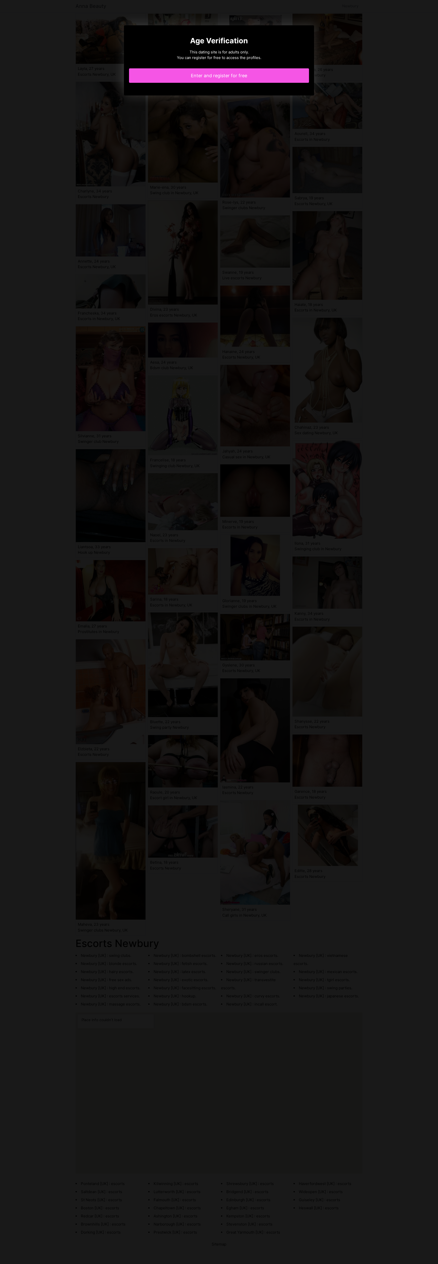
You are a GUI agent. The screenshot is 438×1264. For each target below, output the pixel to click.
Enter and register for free (219, 75)
